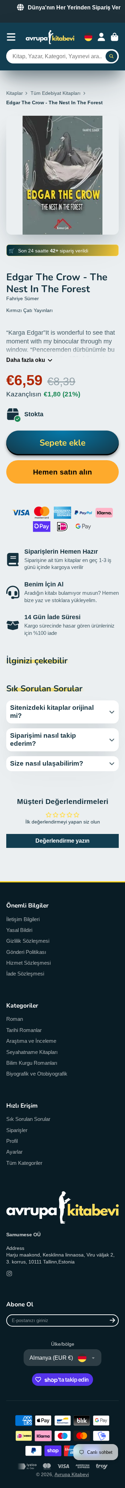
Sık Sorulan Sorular (28, 1119)
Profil (12, 1141)
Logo (50, 37)
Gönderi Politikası (26, 952)
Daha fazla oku (25, 360)
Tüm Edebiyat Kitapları (56, 93)
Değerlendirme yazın (62, 841)
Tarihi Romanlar (24, 1030)
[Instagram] (9, 1273)
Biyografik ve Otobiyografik (36, 1074)
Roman (14, 1019)
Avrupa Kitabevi (72, 1474)
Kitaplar (14, 93)
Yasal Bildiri (19, 930)
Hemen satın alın (62, 472)
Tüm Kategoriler (24, 1163)
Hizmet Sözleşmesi (28, 963)
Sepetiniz (114, 37)
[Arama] (111, 56)
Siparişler (16, 1130)
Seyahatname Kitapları (32, 1052)
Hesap (101, 37)
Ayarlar (14, 1152)
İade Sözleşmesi (25, 974)
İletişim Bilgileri (23, 919)
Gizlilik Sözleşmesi (27, 941)
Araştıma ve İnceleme (31, 1041)
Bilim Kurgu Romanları (31, 1063)
